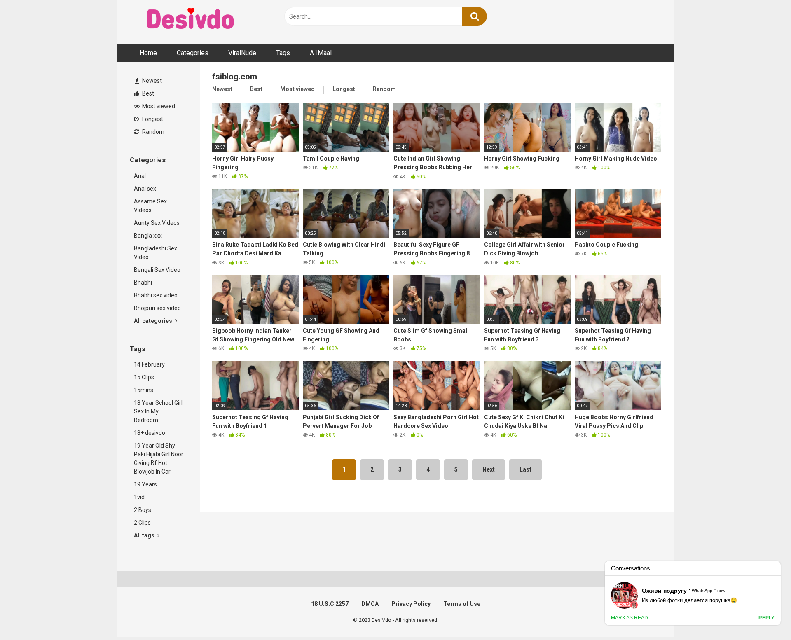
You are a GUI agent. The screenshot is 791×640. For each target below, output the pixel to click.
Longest (152, 119)
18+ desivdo (149, 433)
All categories (153, 321)
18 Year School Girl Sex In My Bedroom (158, 411)
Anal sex (145, 188)
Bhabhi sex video (156, 295)
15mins (143, 390)
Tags (283, 53)
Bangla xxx (148, 235)
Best (147, 93)
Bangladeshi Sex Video (155, 252)
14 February (149, 364)
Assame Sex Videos (150, 205)
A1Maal (321, 53)
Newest (151, 80)
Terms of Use (461, 603)
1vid (139, 497)
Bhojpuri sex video (157, 308)
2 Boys (142, 510)
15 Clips (144, 377)
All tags (145, 535)
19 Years (145, 484)
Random (152, 131)
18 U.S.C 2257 (330, 603)
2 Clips (142, 522)
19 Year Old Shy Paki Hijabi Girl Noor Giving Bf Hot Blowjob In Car (158, 458)
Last (525, 469)
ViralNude (242, 53)
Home (148, 53)
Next (488, 469)
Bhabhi (143, 282)
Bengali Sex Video (157, 269)
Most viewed (158, 106)
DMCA (370, 603)
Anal (140, 176)
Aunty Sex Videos (157, 223)
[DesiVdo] (191, 20)
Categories (192, 53)
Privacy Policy (411, 603)
